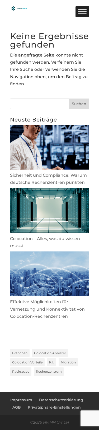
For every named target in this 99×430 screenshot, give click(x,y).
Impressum (21, 400)
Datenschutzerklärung (61, 400)
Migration (68, 362)
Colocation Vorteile (27, 362)
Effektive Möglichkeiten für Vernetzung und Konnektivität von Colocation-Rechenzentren (47, 309)
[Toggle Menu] (82, 11)
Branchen (19, 353)
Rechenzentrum (49, 371)
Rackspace (20, 371)
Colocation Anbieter (50, 353)
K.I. (51, 362)
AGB (16, 407)
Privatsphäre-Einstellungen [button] (54, 407)
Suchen (79, 103)
